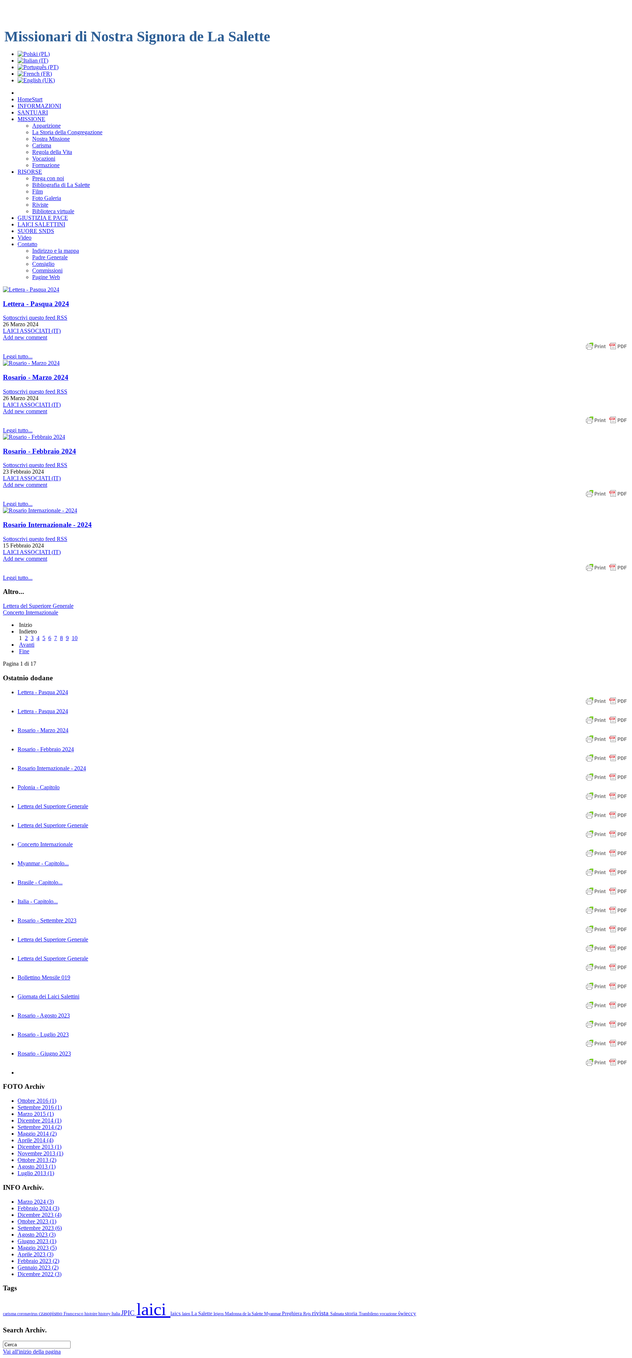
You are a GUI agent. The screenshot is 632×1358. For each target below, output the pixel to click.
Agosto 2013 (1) (37, 1166)
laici (153, 1309)
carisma (10, 1313)
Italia (116, 1313)
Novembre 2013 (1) (40, 1153)
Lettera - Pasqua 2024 (36, 304)
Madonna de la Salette (244, 1313)
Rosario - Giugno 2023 (44, 1053)
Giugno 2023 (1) (37, 1241)
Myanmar (273, 1313)
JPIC (128, 1313)
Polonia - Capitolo (39, 787)
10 (75, 638)
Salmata (337, 1313)
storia (352, 1313)
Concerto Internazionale (30, 612)
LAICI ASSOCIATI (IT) (32, 331)
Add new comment (25, 337)
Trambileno (369, 1313)
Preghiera (292, 1313)
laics (176, 1313)
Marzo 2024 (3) (36, 1202)
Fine (24, 651)
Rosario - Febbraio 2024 (39, 451)
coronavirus (28, 1313)
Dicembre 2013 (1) (39, 1147)
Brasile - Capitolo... (40, 882)
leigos (219, 1313)
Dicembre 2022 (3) (39, 1274)
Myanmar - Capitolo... (43, 863)
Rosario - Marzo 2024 (35, 377)
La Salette (202, 1313)
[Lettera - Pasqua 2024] (31, 289)
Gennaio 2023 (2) (38, 1267)
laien (186, 1313)
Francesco (74, 1313)
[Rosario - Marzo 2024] (31, 363)
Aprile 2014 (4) (35, 1140)
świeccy (407, 1313)
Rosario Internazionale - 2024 (47, 524)
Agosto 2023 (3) (37, 1234)
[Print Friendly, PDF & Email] (606, 350)
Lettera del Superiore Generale (38, 606)
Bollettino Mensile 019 (44, 977)
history (105, 1313)
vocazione (389, 1313)
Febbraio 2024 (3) (38, 1208)
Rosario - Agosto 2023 (44, 1015)
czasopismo (51, 1313)
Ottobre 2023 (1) (37, 1221)
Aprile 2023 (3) (35, 1254)
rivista (321, 1313)
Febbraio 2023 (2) (38, 1261)
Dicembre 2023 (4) (39, 1215)
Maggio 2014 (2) (37, 1134)
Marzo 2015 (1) (36, 1114)
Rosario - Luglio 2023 (43, 1034)
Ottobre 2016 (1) (37, 1101)
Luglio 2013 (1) (36, 1173)
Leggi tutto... (18, 356)
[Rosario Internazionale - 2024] (40, 510)
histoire (91, 1313)
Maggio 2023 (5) (37, 1248)
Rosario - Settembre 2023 (47, 920)
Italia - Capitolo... (38, 901)
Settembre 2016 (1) (40, 1107)
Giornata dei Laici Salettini (48, 996)
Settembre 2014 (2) (40, 1127)
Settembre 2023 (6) (40, 1228)
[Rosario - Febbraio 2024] (34, 437)
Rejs (307, 1313)
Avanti (26, 645)
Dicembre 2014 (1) (39, 1120)
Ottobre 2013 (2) (37, 1160)
